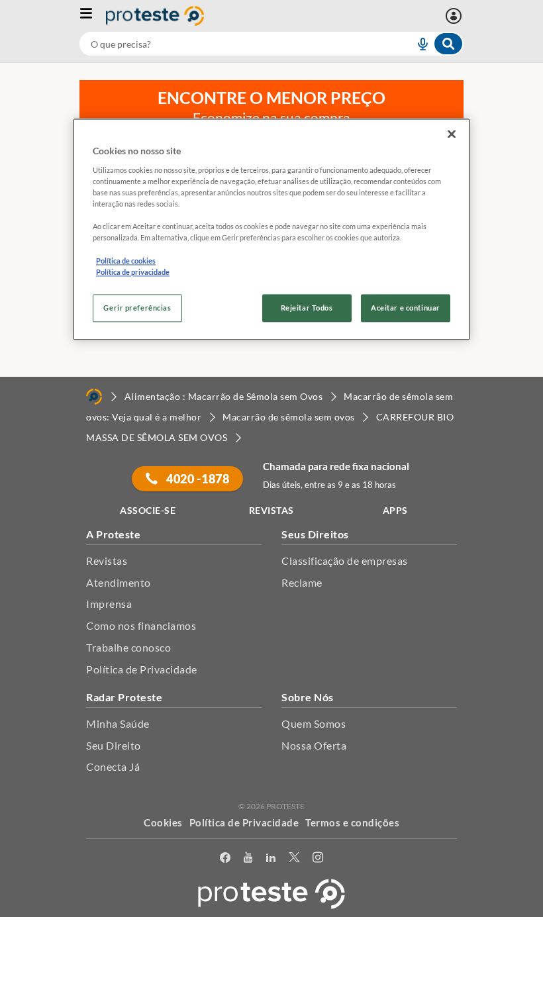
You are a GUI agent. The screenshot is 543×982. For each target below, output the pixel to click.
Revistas (106, 560)
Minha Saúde (118, 723)
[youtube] (248, 859)
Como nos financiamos (141, 625)
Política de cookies (126, 260)
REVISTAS (271, 510)
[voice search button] (417, 43)
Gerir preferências (137, 307)
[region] (271, 229)
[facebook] (225, 859)
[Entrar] (455, 16)
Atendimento (118, 582)
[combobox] (271, 44)
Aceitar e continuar (405, 307)
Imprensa (109, 603)
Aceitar (272, 974)
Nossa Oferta (313, 745)
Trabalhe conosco (128, 647)
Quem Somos (313, 723)
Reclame (301, 582)
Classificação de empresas (344, 560)
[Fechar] (451, 134)
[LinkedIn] (271, 859)
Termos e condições (352, 822)
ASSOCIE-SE (147, 510)
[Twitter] (294, 859)
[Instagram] (318, 859)
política (317, 953)
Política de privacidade (133, 272)
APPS (395, 510)
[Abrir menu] (92, 16)
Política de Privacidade (141, 669)
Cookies (163, 822)
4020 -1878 (197, 478)
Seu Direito (113, 745)
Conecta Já (113, 766)
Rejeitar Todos (307, 307)
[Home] (94, 397)
